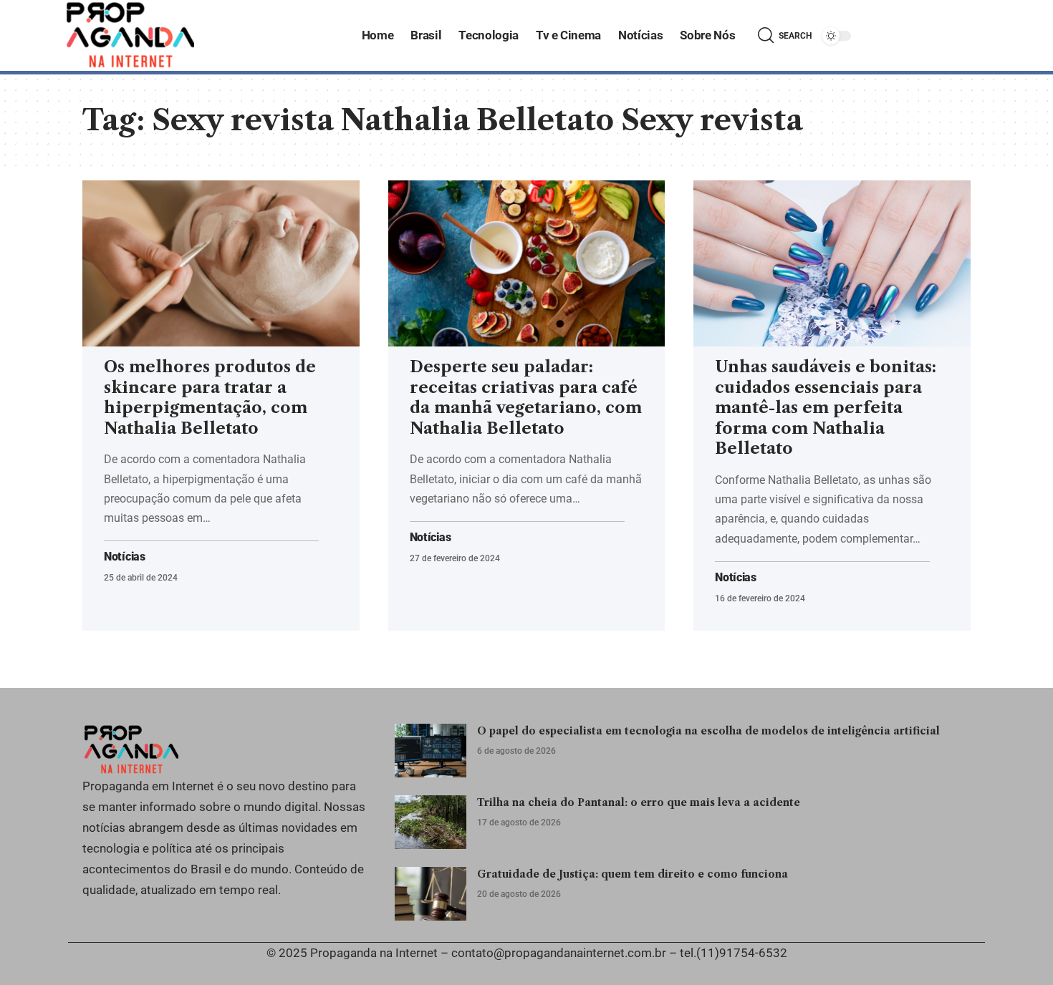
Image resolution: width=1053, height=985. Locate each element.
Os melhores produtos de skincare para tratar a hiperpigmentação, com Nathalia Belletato (210, 397)
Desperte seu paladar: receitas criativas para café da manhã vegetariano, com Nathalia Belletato (526, 397)
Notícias (124, 557)
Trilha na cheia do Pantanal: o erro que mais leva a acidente (638, 802)
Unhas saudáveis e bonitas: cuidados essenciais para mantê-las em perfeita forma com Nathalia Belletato (825, 407)
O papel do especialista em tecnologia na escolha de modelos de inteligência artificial (708, 730)
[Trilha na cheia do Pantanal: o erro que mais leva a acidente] (430, 822)
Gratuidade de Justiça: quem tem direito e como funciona (632, 874)
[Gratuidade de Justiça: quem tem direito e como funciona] (430, 894)
